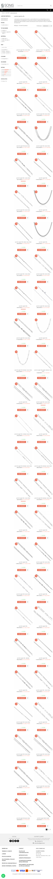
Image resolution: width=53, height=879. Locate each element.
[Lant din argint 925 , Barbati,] (23, 647)
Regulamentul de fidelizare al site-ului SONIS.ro (26, 865)
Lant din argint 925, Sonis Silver (23, 50)
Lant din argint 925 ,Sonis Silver (23, 210)
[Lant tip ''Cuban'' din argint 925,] (43, 39)
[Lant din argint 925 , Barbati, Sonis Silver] (23, 423)
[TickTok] (15, 841)
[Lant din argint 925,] (23, 71)
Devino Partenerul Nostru (9, 865)
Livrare (4, 853)
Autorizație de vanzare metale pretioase (25, 861)
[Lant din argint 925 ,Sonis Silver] (23, 199)
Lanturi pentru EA (4, 18)
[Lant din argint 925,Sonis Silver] (23, 135)
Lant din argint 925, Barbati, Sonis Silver (23, 370)
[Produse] (2, 10)
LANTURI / (7, 12)
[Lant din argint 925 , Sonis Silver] (23, 167)
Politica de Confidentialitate (24, 851)
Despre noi (5, 848)
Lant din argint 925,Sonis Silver (23, 146)
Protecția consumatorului (9, 863)
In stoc (3, 81)
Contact (21, 848)
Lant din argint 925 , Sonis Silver (23, 178)
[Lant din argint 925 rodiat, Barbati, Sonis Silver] (43, 359)
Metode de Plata (23, 855)
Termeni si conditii (7, 851)
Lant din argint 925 (43, 530)
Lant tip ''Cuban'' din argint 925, (43, 50)
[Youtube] (13, 841)
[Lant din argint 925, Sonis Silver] (23, 39)
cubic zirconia (4, 25)
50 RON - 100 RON (5, 51)
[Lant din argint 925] (43, 519)
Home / (3, 12)
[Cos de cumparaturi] (50, 10)
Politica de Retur (6, 856)
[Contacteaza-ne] (47, 10)
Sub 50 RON (4, 49)
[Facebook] (10, 841)
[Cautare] (51, 6)
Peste (3, 69)
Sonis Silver (4, 64)
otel (3, 41)
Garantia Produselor (25, 857)
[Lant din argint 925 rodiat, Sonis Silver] (23, 231)
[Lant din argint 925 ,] (23, 391)
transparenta (4, 58)
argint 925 (4, 38)
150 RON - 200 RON (6, 52)
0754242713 (39, 841)
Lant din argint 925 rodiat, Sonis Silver (23, 242)
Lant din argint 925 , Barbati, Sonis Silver (23, 434)
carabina (3, 30)
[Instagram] (18, 841)
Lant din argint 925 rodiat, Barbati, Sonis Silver (43, 370)
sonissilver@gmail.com (39, 843)
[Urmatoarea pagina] (50, 829)
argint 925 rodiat (5, 40)
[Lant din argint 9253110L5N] (43, 807)
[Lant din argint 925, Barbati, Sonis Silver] (23, 359)
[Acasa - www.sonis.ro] (7, 6)
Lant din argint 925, (23, 82)
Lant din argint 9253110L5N (43, 818)
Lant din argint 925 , (23, 402)
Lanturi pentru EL (4, 19)
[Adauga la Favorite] (27, 58)
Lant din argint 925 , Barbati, (23, 658)
